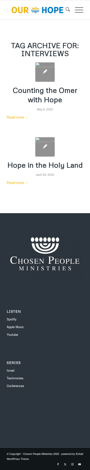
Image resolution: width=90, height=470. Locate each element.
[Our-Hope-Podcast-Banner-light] (37, 9)
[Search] (65, 9)
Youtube (12, 334)
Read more (15, 117)
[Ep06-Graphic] (45, 147)
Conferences (15, 385)
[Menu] (76, 9)
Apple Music (15, 326)
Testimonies (15, 378)
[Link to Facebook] (58, 464)
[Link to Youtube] (79, 464)
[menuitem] (65, 9)
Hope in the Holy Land (45, 164)
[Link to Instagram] (72, 464)
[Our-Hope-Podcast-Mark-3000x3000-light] (45, 72)
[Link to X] (65, 464)
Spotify (12, 319)
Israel (10, 370)
